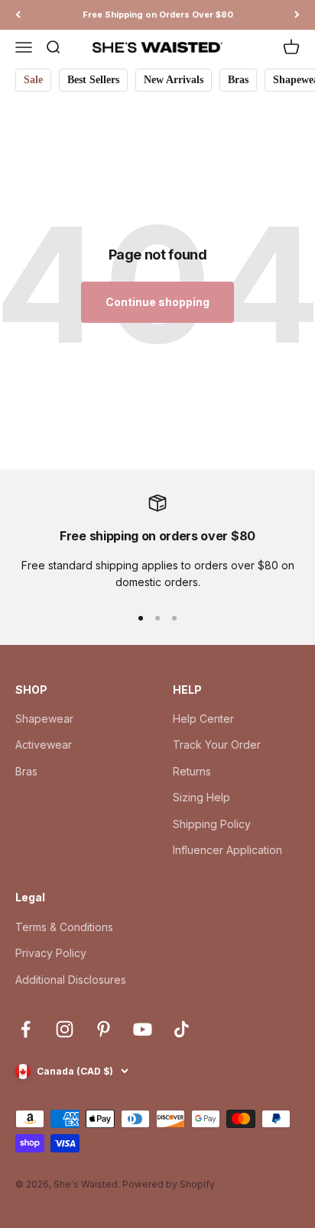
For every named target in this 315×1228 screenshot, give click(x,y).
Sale (33, 79)
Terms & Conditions (64, 926)
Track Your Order (217, 744)
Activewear (43, 744)
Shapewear (44, 718)
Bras (238, 79)
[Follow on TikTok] (181, 1029)
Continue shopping (157, 301)
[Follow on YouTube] (142, 1029)
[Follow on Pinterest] (103, 1029)
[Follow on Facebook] (25, 1029)
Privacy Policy (50, 952)
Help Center (203, 718)
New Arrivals (173, 79)
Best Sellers (93, 79)
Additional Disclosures (70, 979)
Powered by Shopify (168, 1184)
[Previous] (18, 15)
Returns (192, 771)
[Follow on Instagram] (64, 1029)
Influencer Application (227, 849)
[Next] (297, 15)
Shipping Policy (212, 823)
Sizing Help (201, 797)
